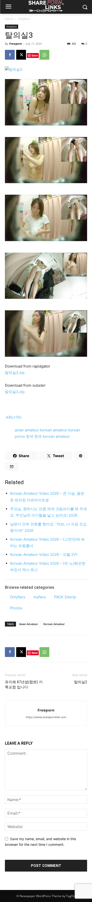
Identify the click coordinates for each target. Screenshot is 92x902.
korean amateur (54, 430)
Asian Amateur (28, 624)
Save (35, 55)
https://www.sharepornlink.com (46, 717)
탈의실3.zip (15, 372)
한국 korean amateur (52, 436)
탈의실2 (80, 682)
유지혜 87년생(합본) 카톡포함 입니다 (24, 684)
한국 (30, 436)
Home (9, 19)
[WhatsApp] (44, 55)
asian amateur (27, 430)
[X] (21, 55)
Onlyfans (24, 19)
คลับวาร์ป (13, 417)
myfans (39, 597)
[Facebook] (10, 55)
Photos (16, 608)
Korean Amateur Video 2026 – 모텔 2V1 (44, 554)
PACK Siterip (65, 597)
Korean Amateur (54, 624)
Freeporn (15, 43)
